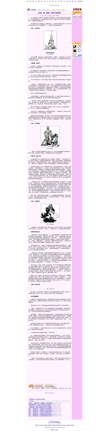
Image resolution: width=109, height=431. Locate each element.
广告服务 (46, 425)
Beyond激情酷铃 (79, 50)
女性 (56, 1)
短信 (67, 1)
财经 (42, 1)
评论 (33, 388)
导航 (75, 1)
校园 (61, 1)
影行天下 (37, 388)
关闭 (70, 388)
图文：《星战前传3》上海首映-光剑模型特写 (40, 413)
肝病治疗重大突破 (39, 386)
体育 (33, 1)
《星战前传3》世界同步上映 (36, 399)
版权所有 (52, 429)
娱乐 (36, 1)
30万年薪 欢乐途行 (39, 385)
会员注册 (68, 425)
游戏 (53, 1)
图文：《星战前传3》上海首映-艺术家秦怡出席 (40, 411)
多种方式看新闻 (54, 388)
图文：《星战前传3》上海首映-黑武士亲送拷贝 (40, 414)
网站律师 (58, 425)
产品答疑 (72, 425)
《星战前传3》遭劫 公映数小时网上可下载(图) (40, 407)
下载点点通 (61, 388)
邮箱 (70, 1)
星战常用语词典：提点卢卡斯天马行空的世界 (40, 404)
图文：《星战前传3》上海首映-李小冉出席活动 (40, 410)
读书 (58, 1)
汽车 (47, 1)
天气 (64, 1)
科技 (44, 1)
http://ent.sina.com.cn (44, 15)
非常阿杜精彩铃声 (79, 47)
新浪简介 (37, 425)
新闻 (30, 1)
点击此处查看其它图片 (50, 52)
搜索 (73, 1)
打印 (66, 388)
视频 (39, 1)
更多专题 (75, 56)
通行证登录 (80, 1)
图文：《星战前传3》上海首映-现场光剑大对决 (40, 415)
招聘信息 (54, 425)
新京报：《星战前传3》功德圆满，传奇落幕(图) (40, 403)
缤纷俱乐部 (79, 56)
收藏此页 (42, 388)
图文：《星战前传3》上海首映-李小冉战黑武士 (40, 408)
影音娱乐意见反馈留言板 (54, 421)
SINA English (63, 425)
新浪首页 (39, 9)
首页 (27, 1)
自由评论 (48, 9)
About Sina (41, 425)
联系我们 (50, 425)
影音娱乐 (44, 9)
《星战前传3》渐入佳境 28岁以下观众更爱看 (40, 405)
